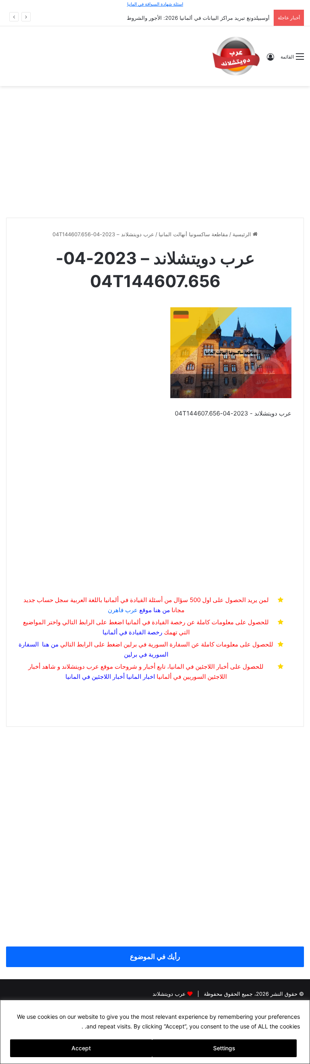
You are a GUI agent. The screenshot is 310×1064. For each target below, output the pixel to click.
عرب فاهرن (130, 610)
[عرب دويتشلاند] (236, 56)
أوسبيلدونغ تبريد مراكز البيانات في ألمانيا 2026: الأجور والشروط (198, 18)
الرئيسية (242, 234)
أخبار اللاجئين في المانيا (95, 676)
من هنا (161, 610)
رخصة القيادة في (132, 632)
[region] (155, 1032)
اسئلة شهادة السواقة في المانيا (155, 4)
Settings (224, 1048)
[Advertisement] (155, 150)
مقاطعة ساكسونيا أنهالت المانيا (193, 234)
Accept (81, 1048)
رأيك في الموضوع (155, 957)
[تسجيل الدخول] (270, 59)
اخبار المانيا (140, 676)
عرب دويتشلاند (169, 994)
